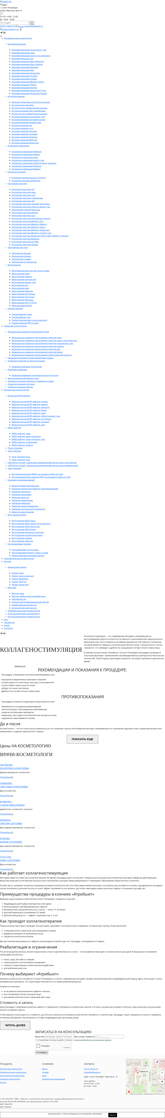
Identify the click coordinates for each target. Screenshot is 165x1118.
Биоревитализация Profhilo (25, 76)
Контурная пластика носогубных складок (31, 218)
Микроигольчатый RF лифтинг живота (30, 404)
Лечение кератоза (20, 497)
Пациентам (9, 622)
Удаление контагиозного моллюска (28, 509)
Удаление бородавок (21, 494)
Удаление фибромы (21, 503)
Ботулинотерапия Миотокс (24, 140)
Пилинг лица (18, 573)
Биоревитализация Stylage (24, 79)
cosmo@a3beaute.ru (33, 26)
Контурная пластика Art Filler (25, 241)
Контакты (8, 628)
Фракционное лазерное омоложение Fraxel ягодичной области (42, 355)
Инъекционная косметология (12, 1076)
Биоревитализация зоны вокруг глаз (29, 50)
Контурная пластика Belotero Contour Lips (31, 233)
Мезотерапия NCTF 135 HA (24, 302)
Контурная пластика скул (23, 195)
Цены (44, 1076)
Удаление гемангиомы (22, 500)
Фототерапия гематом (22, 541)
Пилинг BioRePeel (20, 579)
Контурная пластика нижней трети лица (31, 204)
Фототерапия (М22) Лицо (24, 520)
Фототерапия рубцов (22, 538)
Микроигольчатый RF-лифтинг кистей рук (31, 419)
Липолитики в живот (21, 259)
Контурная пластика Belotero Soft (27, 221)
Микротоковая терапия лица (25, 486)
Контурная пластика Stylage (25, 244)
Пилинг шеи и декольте (23, 576)
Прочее (3, 1082)
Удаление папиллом (21, 491)
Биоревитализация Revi (23, 70)
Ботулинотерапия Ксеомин (24, 134)
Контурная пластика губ (23, 189)
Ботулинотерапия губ (22, 125)
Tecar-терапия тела (21, 459)
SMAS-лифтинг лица (21, 433)
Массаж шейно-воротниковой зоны (29, 596)
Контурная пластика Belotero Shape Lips (30, 230)
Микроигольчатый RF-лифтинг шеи (28, 424)
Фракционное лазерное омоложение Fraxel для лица (37, 337)
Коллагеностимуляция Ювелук (26, 169)
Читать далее (15, 1025)
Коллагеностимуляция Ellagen (26, 154)
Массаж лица (18, 593)
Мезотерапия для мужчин (24, 279)
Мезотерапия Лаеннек (22, 291)
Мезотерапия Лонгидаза (23, 294)
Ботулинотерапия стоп (22, 128)
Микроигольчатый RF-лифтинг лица (29, 413)
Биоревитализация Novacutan (26, 73)
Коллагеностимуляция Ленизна (26, 166)
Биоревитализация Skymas (24, 87)
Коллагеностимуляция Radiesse (26, 151)
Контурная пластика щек (23, 215)
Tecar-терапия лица (21, 456)
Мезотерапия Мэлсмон (23, 300)
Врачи (44, 1069)
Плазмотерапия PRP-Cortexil (25, 323)
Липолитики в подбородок (24, 262)
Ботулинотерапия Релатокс (25, 137)
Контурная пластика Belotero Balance (29, 224)
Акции (7, 625)
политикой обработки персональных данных (92, 1040)
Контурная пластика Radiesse (25, 238)
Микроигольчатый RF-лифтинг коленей (30, 422)
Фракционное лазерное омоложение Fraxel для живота (38, 346)
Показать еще (82, 739)
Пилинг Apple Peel (20, 584)
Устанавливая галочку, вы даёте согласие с (74, 1040)
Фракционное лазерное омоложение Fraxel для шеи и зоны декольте (44, 340)
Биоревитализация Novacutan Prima (29, 90)
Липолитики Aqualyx (21, 253)
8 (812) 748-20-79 (7, 26)
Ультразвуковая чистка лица (25, 549)
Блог (6, 619)
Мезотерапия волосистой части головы (30, 270)
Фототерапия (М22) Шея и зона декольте (31, 523)
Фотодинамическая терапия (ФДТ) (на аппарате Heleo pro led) (41, 477)
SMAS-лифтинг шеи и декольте (26, 436)
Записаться (19, 666)
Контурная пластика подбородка (27, 198)
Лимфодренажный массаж (24, 605)
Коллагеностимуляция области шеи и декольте (34, 163)
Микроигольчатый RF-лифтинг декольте (31, 407)
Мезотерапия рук (20, 285)
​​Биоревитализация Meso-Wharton (28, 61)
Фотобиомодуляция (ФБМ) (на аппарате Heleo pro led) (37, 474)
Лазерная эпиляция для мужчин (27, 366)
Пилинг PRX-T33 (19, 581)
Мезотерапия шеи (20, 288)
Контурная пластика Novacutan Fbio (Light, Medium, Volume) (40, 236)
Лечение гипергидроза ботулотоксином (31, 102)
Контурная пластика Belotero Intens (28, 227)
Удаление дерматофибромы (25, 506)
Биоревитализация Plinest (24, 84)
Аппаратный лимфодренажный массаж (30, 602)
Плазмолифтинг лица (22, 314)
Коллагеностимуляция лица (25, 157)
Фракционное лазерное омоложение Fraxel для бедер (37, 352)
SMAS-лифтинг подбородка (24, 442)
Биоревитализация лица (23, 52)
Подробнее (5, 777)
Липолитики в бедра (21, 256)
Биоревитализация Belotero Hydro (28, 82)
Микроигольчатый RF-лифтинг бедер (29, 410)
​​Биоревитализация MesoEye (25, 67)
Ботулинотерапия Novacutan (25, 143)
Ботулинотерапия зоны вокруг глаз (28, 116)
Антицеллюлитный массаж (24, 608)
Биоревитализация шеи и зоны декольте (31, 55)
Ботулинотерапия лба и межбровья (29, 111)
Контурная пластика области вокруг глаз (31, 207)
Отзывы (45, 1072)
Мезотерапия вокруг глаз (24, 282)
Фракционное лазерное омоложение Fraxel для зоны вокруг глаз (42, 343)
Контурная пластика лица (24, 192)
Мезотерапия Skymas (22, 305)
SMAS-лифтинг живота (22, 445)
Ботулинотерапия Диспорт (24, 131)
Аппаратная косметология (11, 1069)
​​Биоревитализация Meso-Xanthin (27, 64)
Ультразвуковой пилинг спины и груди (30, 552)
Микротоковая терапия (23, 512)
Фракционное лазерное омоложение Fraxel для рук (36, 349)
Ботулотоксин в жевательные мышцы (29, 108)
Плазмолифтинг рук (21, 317)
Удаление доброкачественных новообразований (35, 488)
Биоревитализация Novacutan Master (29, 93)
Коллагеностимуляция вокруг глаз (28, 160)
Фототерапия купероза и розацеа (28, 532)
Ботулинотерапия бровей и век (26, 122)
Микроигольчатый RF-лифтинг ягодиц (30, 401)
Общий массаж (19, 599)
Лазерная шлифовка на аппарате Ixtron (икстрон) (35, 375)
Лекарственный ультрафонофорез (28, 555)
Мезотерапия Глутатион (23, 297)
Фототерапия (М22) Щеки (24, 529)
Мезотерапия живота (22, 276)
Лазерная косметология (10, 1079)
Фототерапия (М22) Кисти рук (26, 526)
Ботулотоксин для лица (23, 105)
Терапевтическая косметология (13, 1072)
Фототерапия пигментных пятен (27, 535)
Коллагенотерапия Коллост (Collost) (29, 177)
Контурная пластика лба (23, 201)
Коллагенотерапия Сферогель (26, 180)
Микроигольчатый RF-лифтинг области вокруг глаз (36, 416)
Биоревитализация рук (22, 58)
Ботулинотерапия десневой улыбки (28, 119)
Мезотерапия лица (21, 273)
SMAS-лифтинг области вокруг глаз (28, 439)
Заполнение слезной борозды (26, 209)
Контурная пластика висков (25, 212)
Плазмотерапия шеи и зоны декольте (29, 320)
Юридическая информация (53, 1079)
